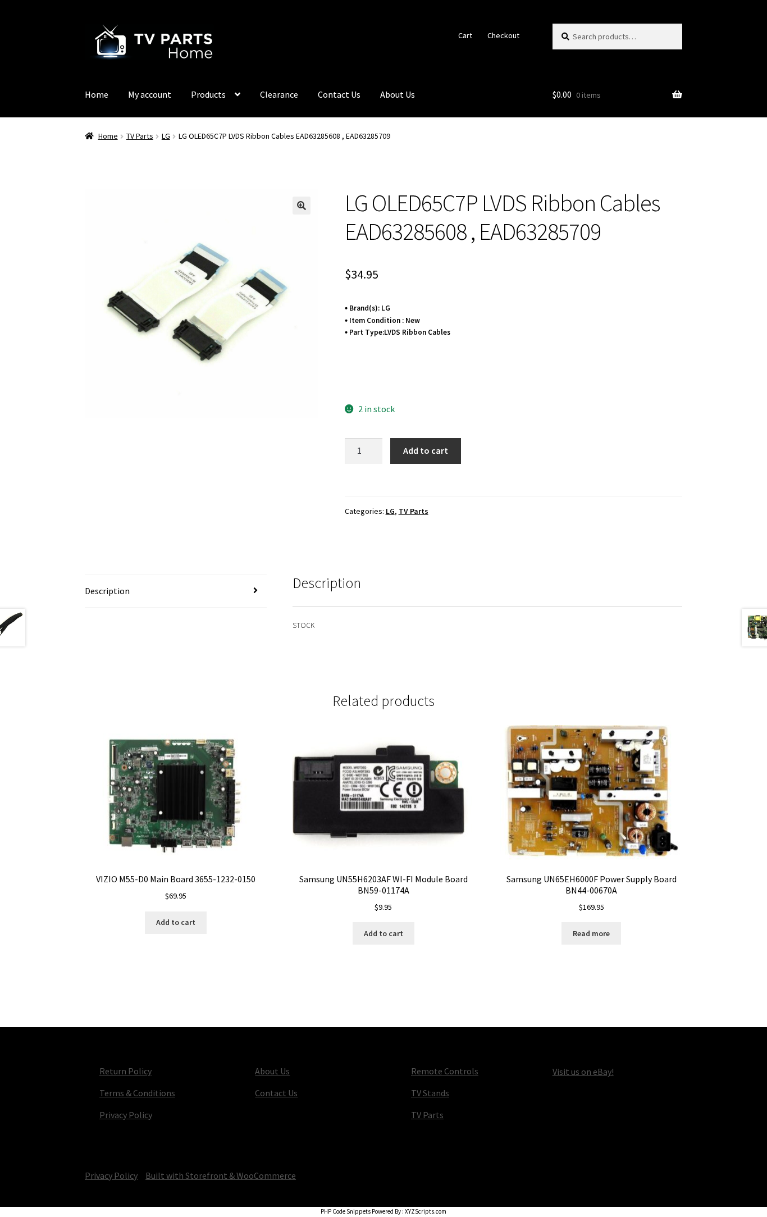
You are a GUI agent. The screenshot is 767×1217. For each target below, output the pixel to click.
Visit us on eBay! (583, 1071)
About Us (397, 94)
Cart (465, 35)
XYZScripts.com (425, 1211)
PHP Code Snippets (346, 1211)
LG (166, 136)
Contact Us (339, 94)
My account (149, 94)
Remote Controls (444, 1071)
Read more (591, 933)
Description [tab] (107, 590)
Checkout (503, 35)
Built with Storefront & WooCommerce (220, 1175)
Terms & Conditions (137, 1093)
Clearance (279, 94)
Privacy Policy (125, 1114)
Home (96, 94)
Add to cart (425, 450)
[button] (302, 206)
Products (208, 94)
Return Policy (125, 1071)
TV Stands (430, 1093)
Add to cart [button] (175, 922)
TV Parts (139, 136)
